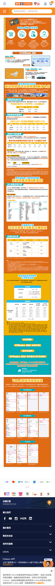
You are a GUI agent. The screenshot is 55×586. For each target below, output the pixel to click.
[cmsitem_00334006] (27, 33)
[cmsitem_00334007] (27, 58)
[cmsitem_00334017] (27, 368)
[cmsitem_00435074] (27, 207)
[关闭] (52, 571)
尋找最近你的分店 (9, 504)
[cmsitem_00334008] (27, 73)
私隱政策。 (40, 583)
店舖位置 (7, 501)
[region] (27, 576)
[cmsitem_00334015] (27, 351)
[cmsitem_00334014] (27, 345)
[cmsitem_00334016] (27, 357)
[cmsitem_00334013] (27, 338)
